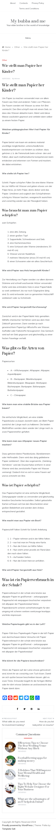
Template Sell (8, 829)
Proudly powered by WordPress (17, 825)
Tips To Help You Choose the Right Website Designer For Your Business (34, 786)
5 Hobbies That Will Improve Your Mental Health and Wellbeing (34, 773)
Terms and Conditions (29, 8)
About (12, 3)
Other (4, 60)
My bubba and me (28, 21)
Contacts (24, 3)
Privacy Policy (38, 3)
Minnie (17, 78)
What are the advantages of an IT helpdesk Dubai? (33, 800)
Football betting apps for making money (32, 759)
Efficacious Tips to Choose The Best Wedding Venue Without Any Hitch (33, 745)
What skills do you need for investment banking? (13, 723)
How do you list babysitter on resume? (43, 723)
